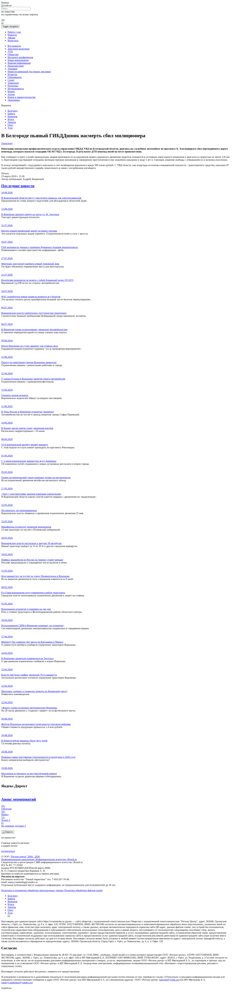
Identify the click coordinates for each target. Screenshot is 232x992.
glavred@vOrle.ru (169, 979)
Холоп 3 (5, 819)
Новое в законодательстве (22, 97)
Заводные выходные (19, 48)
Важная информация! (19, 63)
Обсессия (6, 807)
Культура (12, 74)
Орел (10, 125)
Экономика (14, 100)
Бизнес (11, 91)
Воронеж (12, 116)
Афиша (11, 37)
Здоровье (12, 68)
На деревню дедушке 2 (13, 824)
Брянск (11, 113)
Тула (10, 128)
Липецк (12, 122)
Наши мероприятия (18, 60)
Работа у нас (14, 32)
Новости (12, 35)
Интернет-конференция (20, 57)
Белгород (13, 110)
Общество (13, 54)
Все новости (14, 46)
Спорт (11, 80)
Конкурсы (13, 40)
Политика (13, 85)
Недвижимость (16, 88)
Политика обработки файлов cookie (83, 890)
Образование (15, 77)
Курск (11, 119)
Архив (11, 94)
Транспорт (13, 83)
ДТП (10, 51)
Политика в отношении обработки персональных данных (32, 890)
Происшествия (16, 66)
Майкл (5, 813)
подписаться (8, 851)
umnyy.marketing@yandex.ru (17, 982)
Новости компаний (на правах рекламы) (29, 71)
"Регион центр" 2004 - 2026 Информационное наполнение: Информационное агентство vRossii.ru (39, 858)
